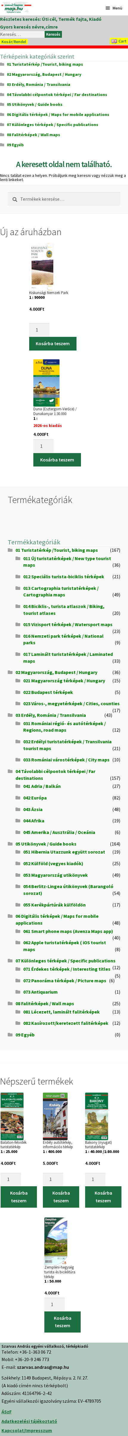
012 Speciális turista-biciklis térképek (63, 576)
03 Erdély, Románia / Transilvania (38, 84)
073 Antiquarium (40, 992)
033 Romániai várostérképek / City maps (66, 760)
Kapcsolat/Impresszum (26, 1430)
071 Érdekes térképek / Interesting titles (66, 969)
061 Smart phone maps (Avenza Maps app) (68, 931)
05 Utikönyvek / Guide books (35, 104)
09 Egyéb (15, 144)
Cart (122, 41)
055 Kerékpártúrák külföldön (54, 905)
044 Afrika (33, 821)
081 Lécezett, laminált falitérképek (61, 1012)
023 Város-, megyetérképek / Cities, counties (71, 703)
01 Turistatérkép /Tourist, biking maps (45, 64)
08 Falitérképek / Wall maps (33, 134)
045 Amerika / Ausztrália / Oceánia (59, 832)
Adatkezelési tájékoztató (29, 1421)
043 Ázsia (33, 809)
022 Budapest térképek (48, 692)
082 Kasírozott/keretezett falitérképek (65, 1023)
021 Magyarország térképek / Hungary (64, 681)
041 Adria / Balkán (42, 786)
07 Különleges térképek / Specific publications (52, 124)
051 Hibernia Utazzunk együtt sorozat (64, 852)
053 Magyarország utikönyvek (55, 875)
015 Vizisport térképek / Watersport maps (68, 624)
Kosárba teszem (53, 343)
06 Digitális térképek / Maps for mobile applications (58, 114)
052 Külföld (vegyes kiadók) (53, 863)
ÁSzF (6, 1412)
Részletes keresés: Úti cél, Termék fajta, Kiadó (51, 19)
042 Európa (35, 798)
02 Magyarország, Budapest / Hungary (44, 74)
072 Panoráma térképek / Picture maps (64, 980)
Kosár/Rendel (13, 41)
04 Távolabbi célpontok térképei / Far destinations (57, 94)
